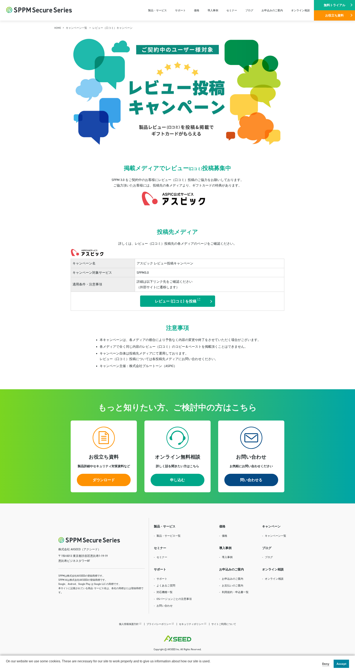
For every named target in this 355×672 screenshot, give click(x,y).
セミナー (231, 10)
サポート (180, 10)
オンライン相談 (300, 10)
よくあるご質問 (166, 585)
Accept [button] (341, 663)
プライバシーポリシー (158, 624)
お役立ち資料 (334, 15)
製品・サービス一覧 (169, 535)
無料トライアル (334, 5)
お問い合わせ (165, 605)
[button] (6, 666)
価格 (196, 10)
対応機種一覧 (165, 592)
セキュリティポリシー (191, 624)
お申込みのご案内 (272, 10)
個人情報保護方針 (129, 624)
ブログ (249, 10)
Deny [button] (325, 663)
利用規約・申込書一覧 (235, 592)
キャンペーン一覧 (77, 27)
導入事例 (212, 10)
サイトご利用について (223, 624)
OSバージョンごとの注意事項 (174, 598)
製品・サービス (157, 10)
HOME (57, 27)
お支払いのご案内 (232, 585)
